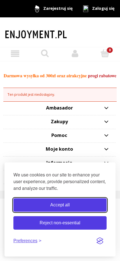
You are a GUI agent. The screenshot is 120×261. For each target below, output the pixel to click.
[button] (15, 53)
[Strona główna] (60, 32)
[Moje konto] (75, 53)
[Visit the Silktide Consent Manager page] (100, 241)
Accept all (60, 204)
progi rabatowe (102, 75)
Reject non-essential (60, 222)
